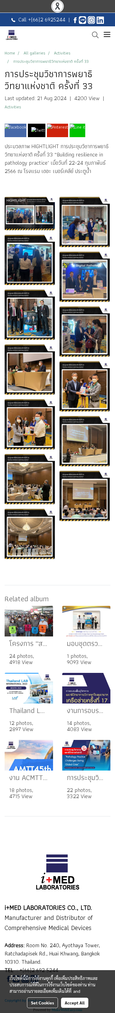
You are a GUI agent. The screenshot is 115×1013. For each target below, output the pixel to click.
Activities (13, 106)
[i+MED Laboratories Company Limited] (100, 19)
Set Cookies (42, 1002)
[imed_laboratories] (91, 19)
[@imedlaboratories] (82, 19)
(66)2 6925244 (48, 19)
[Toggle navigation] (107, 35)
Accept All (75, 1002)
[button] (93, 35)
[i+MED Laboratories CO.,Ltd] (75, 19)
